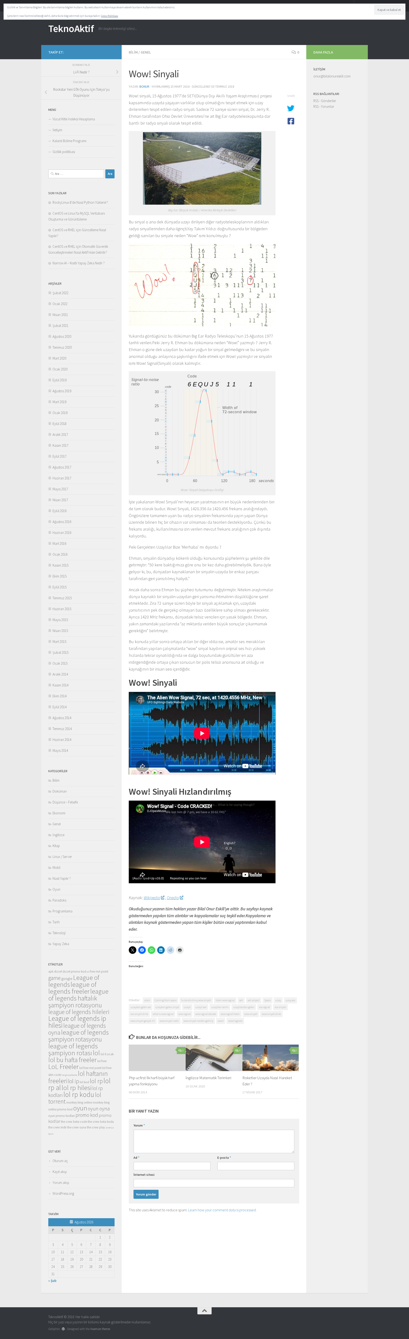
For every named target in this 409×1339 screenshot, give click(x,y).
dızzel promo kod (74, 971)
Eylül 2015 (60, 587)
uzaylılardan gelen (243, 1007)
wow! (221, 1021)
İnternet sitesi (144, 1174)
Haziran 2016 (62, 532)
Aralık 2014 (60, 674)
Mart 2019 (59, 402)
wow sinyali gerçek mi (142, 1021)
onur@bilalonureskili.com (332, 76)
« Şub (52, 1280)
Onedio (173, 897)
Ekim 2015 (60, 576)
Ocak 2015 (60, 663)
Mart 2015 (59, 641)
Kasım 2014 (60, 685)
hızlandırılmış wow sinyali (196, 1000)
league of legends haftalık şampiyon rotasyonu (78, 998)
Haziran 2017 (62, 478)
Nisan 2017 (60, 500)
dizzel (58, 971)
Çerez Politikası (109, 16)
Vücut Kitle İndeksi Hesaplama (74, 119)
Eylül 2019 (60, 380)
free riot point (99, 971)
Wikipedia (152, 897)
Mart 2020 (59, 358)
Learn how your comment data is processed (222, 1210)
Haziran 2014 (62, 739)
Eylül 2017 (60, 456)
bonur (144, 86)
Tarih (56, 922)
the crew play (96, 1127)
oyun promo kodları (61, 1116)
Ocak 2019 (60, 412)
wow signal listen (230, 1014)
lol (96, 1053)
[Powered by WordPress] (63, 1328)
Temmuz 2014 (62, 728)
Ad (136, 1157)
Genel (146, 52)
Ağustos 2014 (62, 718)
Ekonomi (59, 813)
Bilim (133, 52)
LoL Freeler (63, 1066)
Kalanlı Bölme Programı (69, 141)
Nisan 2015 (60, 630)
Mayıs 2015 (60, 620)
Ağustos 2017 (62, 467)
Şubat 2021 (60, 325)
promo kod (87, 1115)
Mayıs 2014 (60, 750)
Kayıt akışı (60, 1171)
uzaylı (187, 1007)
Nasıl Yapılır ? (62, 878)
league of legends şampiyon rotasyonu (78, 1035)
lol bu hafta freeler (72, 1060)
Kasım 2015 (60, 565)
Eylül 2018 (60, 423)
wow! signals (235, 1021)
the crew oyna (76, 1127)
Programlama (62, 911)
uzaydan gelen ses (140, 1007)
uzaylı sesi (201, 1007)
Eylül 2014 (60, 707)
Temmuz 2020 (62, 347)
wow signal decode (205, 1014)
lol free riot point (90, 1068)
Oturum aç (60, 1161)
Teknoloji (59, 933)
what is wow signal (163, 1014)
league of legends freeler (72, 988)
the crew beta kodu (101, 1121)
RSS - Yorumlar (323, 106)
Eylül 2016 (60, 511)
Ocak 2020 (60, 369)
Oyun (56, 889)
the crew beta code (74, 1121)
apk (50, 971)
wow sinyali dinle (271, 1014)
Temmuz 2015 (62, 598)
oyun (80, 1108)
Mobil (56, 867)
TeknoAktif (71, 28)
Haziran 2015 (62, 609)
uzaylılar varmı (220, 1007)
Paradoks (59, 900)
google (66, 978)
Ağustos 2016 (62, 521)
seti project (254, 1000)
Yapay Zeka (61, 944)
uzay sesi (290, 1000)
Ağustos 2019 (62, 391)
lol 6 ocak (107, 1054)
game (54, 977)
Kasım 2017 (60, 445)
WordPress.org (63, 1193)
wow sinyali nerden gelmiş (198, 1021)
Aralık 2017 (60, 434)
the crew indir (57, 1127)
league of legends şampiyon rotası (73, 1049)
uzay (278, 1000)
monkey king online (79, 1102)
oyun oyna (99, 1108)
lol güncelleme (69, 1075)
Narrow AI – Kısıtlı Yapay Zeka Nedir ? (79, 263)
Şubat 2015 (60, 652)
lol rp (96, 1081)
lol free (102, 1061)
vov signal (264, 1007)
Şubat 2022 (60, 293)
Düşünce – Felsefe (65, 802)
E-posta (224, 1157)
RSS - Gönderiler (324, 101)
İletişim (57, 130)
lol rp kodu (78, 1094)
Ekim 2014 (60, 696)
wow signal (184, 1014)
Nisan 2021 (60, 314)
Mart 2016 (59, 543)
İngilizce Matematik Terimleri (208, 1077)
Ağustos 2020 (62, 336)
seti (241, 1000)
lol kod (84, 1082)
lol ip (73, 1081)
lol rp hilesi (77, 1087)
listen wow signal (225, 1000)
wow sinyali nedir (169, 1021)
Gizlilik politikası (64, 151)
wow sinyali (250, 1014)
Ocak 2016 (60, 554)
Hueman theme (100, 1329)
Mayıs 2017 (60, 489)
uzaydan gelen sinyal (167, 1007)
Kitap (56, 845)
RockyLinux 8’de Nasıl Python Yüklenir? (80, 202)
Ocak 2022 (60, 304)
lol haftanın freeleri (78, 1077)
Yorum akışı (61, 1182)
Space (267, 1000)
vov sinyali (280, 1007)
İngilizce (58, 835)
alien (147, 1000)
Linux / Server (62, 856)
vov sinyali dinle (139, 1014)
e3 (88, 971)
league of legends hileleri (78, 1012)
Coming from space (166, 1000)
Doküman (60, 791)
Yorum (139, 1125)
